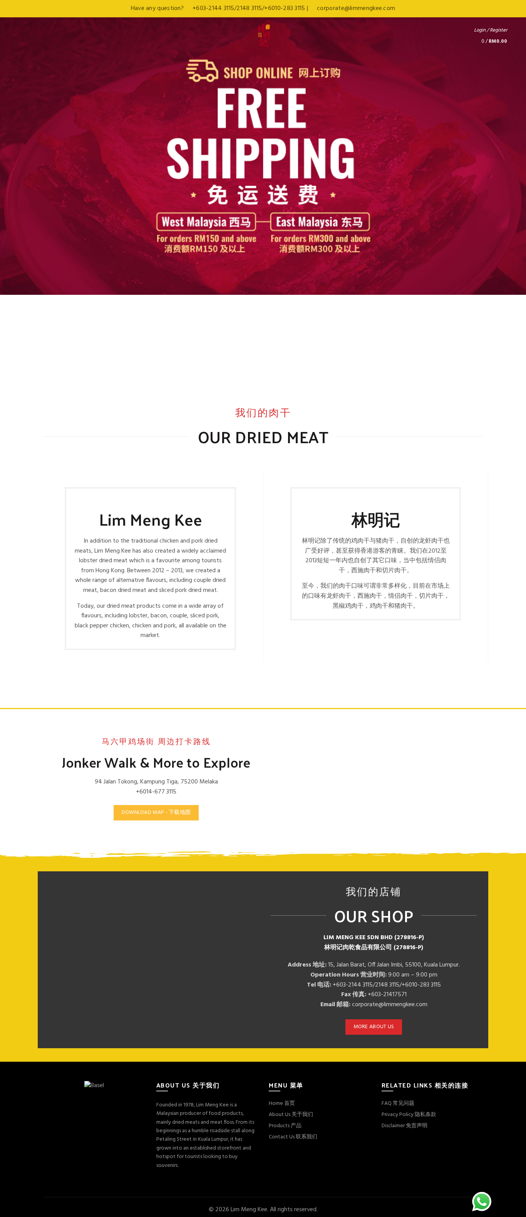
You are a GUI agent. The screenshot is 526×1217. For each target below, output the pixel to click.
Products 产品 (285, 1125)
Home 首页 (282, 1103)
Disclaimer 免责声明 (404, 1125)
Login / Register (490, 30)
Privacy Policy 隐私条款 (409, 1114)
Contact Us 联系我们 (293, 1137)
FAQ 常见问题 (398, 1103)
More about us (373, 1026)
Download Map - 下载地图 (156, 812)
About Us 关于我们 (291, 1114)
